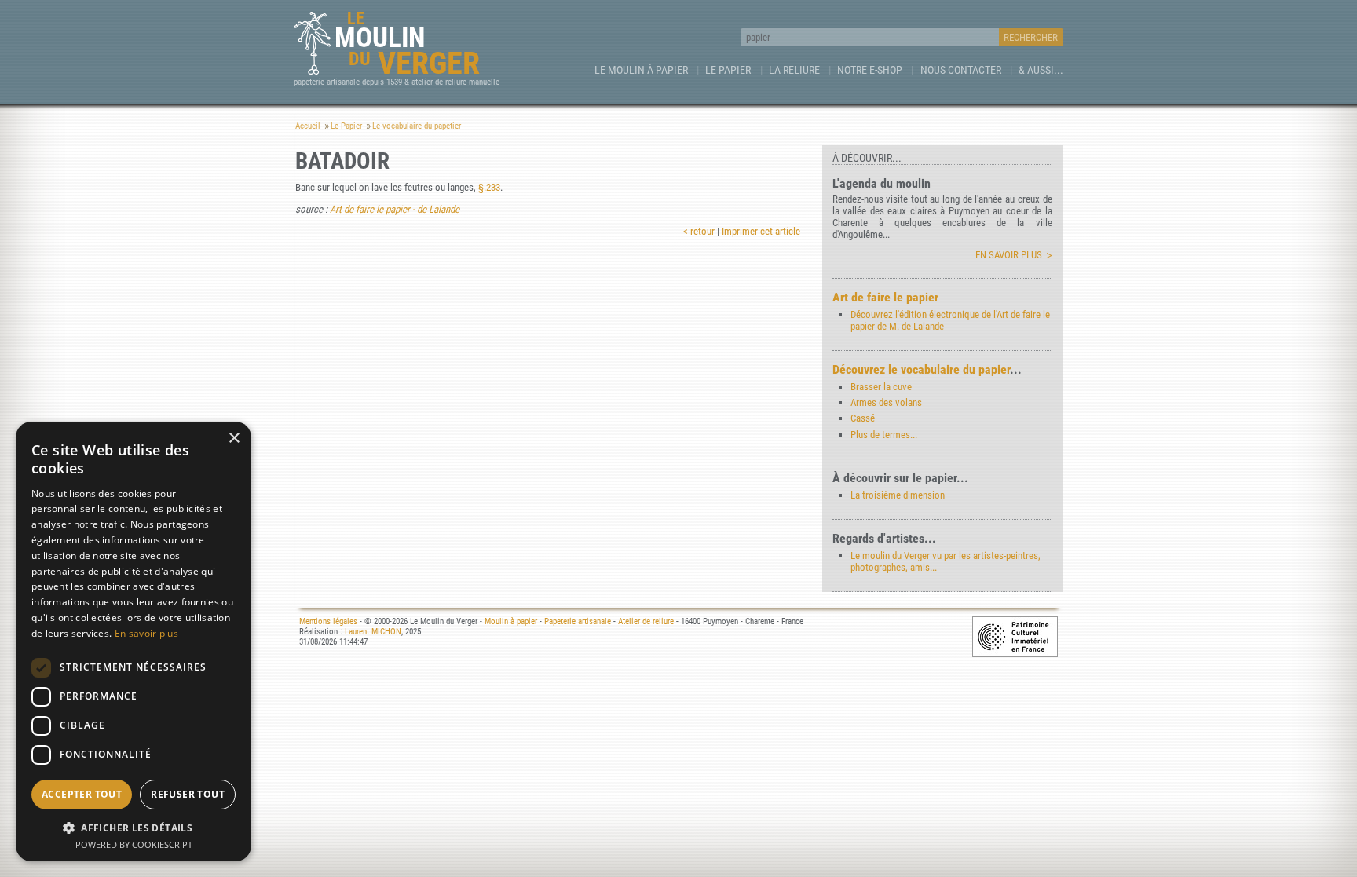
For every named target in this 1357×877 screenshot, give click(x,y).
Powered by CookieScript (133, 844)
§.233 (489, 187)
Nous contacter (960, 70)
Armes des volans (886, 402)
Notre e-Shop (869, 70)
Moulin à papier (511, 621)
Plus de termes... (883, 434)
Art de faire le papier (885, 297)
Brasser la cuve (881, 387)
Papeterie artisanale (577, 621)
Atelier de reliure (646, 621)
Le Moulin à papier (641, 70)
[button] (133, 827)
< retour (699, 231)
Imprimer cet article (761, 231)
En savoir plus (1008, 255)
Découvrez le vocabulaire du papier (921, 369)
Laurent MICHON (373, 632)
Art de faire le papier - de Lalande (394, 209)
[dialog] (133, 641)
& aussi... (1041, 70)
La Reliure (794, 70)
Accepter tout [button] (82, 794)
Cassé (862, 418)
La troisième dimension (897, 495)
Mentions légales (328, 621)
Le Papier (728, 70)
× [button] (234, 438)
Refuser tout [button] (188, 794)
